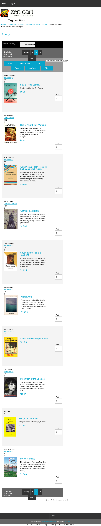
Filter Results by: (9, 44)
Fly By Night (8, 78)
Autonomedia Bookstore (49, 521)
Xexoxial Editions (10, 203)
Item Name (32, 68)
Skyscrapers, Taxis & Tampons (30, 253)
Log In (12, 4)
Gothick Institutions (29, 211)
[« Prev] (26, 52)
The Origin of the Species (32, 379)
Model (10, 63)
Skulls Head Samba (29, 84)
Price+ (47, 68)
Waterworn (26, 296)
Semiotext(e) (8, 371)
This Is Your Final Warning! (33, 125)
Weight (17, 68)
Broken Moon (9, 331)
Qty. (39, 63)
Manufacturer (25, 63)
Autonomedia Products (15, 24)
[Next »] (32, 58)
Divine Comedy (27, 458)
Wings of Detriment (28, 418)
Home (3, 4)
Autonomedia (9, 118)
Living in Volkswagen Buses (34, 338)
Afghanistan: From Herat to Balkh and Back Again (33, 167)
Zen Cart (67, 521)
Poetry (44, 24)
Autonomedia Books (33, 24)
